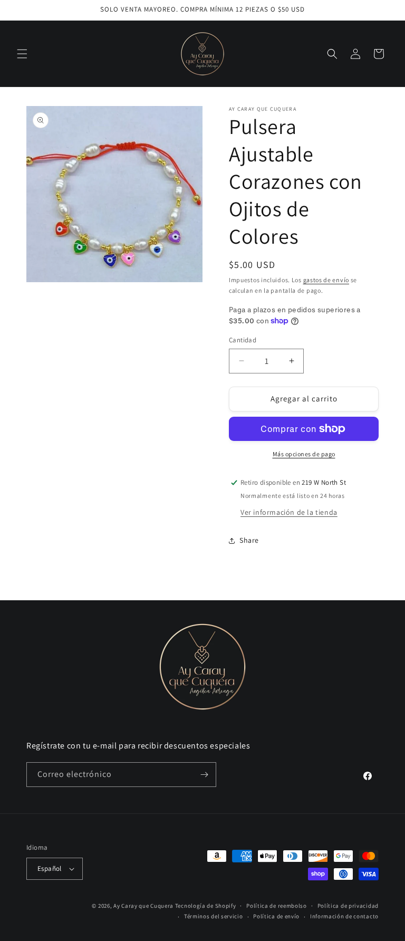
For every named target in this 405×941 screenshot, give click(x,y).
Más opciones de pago (304, 454)
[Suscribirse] (204, 774)
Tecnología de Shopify (205, 905)
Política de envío (276, 916)
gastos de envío (326, 280)
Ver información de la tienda (289, 512)
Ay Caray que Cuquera (144, 905)
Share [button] (249, 540)
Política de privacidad (348, 905)
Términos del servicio (213, 916)
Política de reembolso (276, 905)
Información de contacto (344, 916)
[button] (22, 53)
